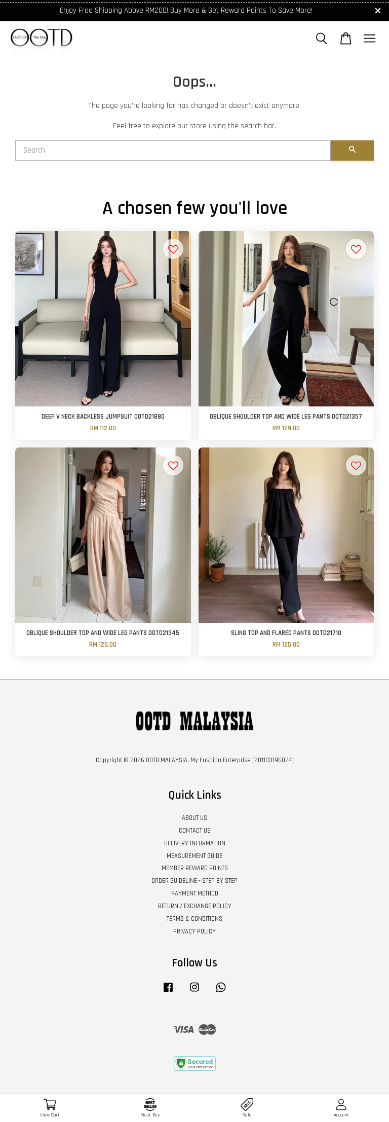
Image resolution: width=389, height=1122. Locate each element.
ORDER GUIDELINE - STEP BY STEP (194, 881)
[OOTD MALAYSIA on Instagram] (194, 992)
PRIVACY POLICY (194, 931)
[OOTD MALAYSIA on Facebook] (168, 992)
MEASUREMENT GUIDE (194, 856)
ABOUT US (194, 818)
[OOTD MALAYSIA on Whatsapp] (221, 992)
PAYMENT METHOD (194, 893)
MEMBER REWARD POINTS (195, 868)
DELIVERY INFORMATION (194, 843)
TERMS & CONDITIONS (194, 919)
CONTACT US (195, 831)
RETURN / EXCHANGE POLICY (194, 906)
